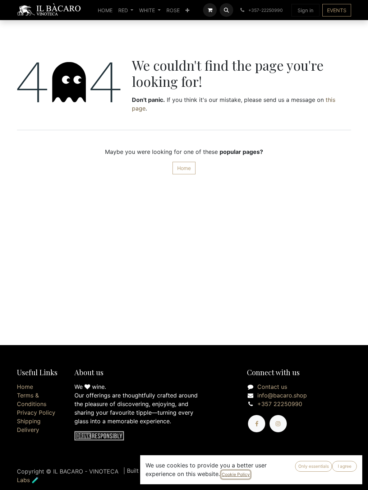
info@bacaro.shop (282, 395)
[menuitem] (105, 10)
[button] (226, 10)
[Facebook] (256, 423)
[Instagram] (278, 423)
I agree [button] (344, 466)
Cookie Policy (236, 474)
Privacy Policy (36, 412)
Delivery (28, 429)
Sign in (305, 10)
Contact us (272, 386)
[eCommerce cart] (210, 10)
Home (184, 168)
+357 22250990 (279, 403)
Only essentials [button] (313, 466)
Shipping (29, 421)
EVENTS (336, 10)
